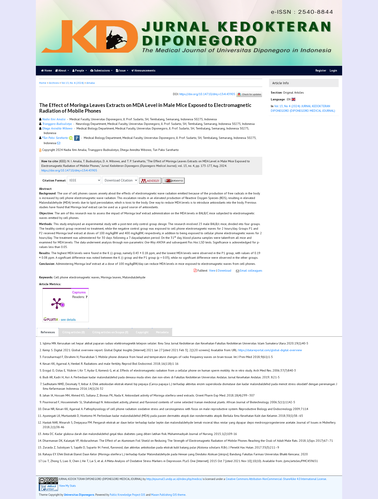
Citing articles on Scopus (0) (110, 332)
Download (224, 270)
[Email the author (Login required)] (58, 143)
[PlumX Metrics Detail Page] (57, 303)
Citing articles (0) (73, 332)
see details (68, 319)
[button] (40, 150)
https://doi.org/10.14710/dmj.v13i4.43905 (207, 94)
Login (333, 70)
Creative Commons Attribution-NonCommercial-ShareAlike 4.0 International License (276, 479)
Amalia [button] (90, 82)
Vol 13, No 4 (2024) (72, 82)
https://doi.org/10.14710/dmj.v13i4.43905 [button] (69, 170)
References (48, 332)
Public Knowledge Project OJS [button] (127, 494)
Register (320, 70)
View (212, 270)
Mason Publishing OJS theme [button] (168, 494)
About (62, 70)
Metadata (162, 332)
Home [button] (42, 82)
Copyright (142, 332)
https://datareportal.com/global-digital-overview (270, 350)
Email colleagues (251, 270)
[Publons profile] (77, 138)
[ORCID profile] (71, 138)
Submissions (101, 70)
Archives (54, 82)
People (79, 70)
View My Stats (67, 485)
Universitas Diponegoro (79, 494)
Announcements (145, 70)
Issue (122, 70)
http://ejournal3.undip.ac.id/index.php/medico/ (174, 479)
